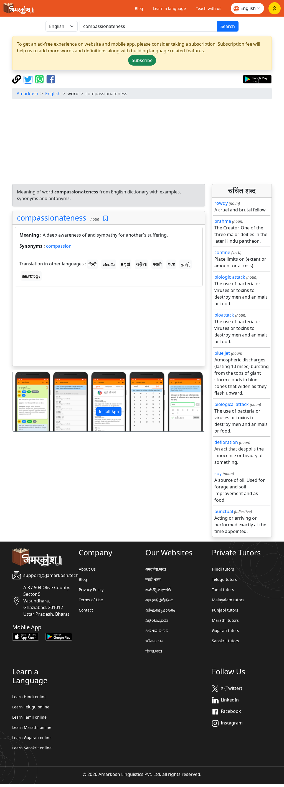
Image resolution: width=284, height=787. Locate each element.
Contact (86, 610)
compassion (59, 246)
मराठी (157, 264)
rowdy (221, 203)
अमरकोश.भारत (155, 569)
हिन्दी (92, 264)
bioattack (224, 315)
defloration (226, 442)
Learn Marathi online (31, 727)
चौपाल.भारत (153, 651)
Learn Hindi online (29, 696)
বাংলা (171, 264)
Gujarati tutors (225, 630)
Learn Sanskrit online (32, 747)
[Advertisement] (142, 142)
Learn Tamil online (29, 717)
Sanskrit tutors (225, 640)
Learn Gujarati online (32, 737)
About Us (87, 569)
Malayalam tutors (228, 599)
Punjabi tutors (225, 610)
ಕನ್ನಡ (125, 264)
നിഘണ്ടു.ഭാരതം (160, 610)
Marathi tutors (225, 620)
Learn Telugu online (30, 707)
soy (218, 473)
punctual (223, 511)
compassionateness (51, 218)
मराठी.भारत (153, 579)
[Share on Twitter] (29, 79)
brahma (222, 221)
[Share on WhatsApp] (40, 79)
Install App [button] (109, 411)
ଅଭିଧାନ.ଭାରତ (156, 630)
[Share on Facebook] (50, 79)
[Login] (274, 8)
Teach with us (208, 8)
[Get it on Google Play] (257, 79)
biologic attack (229, 277)
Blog (139, 8)
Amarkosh (27, 93)
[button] (26, 401)
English (52, 93)
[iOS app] (25, 636)
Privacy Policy (91, 589)
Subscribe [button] (142, 60)
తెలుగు (109, 264)
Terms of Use (91, 599)
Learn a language (169, 8)
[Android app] (58, 636)
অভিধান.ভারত (154, 640)
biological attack (231, 404)
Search (227, 26)
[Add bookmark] (105, 218)
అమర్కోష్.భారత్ (158, 589)
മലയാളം (31, 276)
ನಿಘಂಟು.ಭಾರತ (157, 620)
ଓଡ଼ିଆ (141, 264)
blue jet (222, 353)
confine (222, 252)
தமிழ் (185, 264)
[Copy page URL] (17, 79)
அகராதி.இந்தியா (159, 599)
